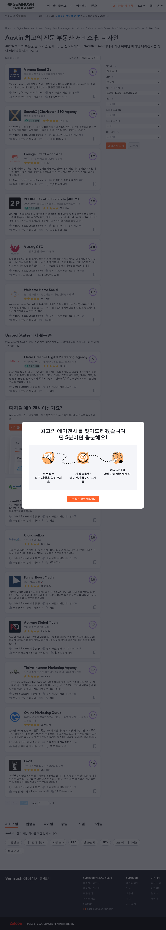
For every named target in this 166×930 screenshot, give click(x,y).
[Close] (140, 425)
